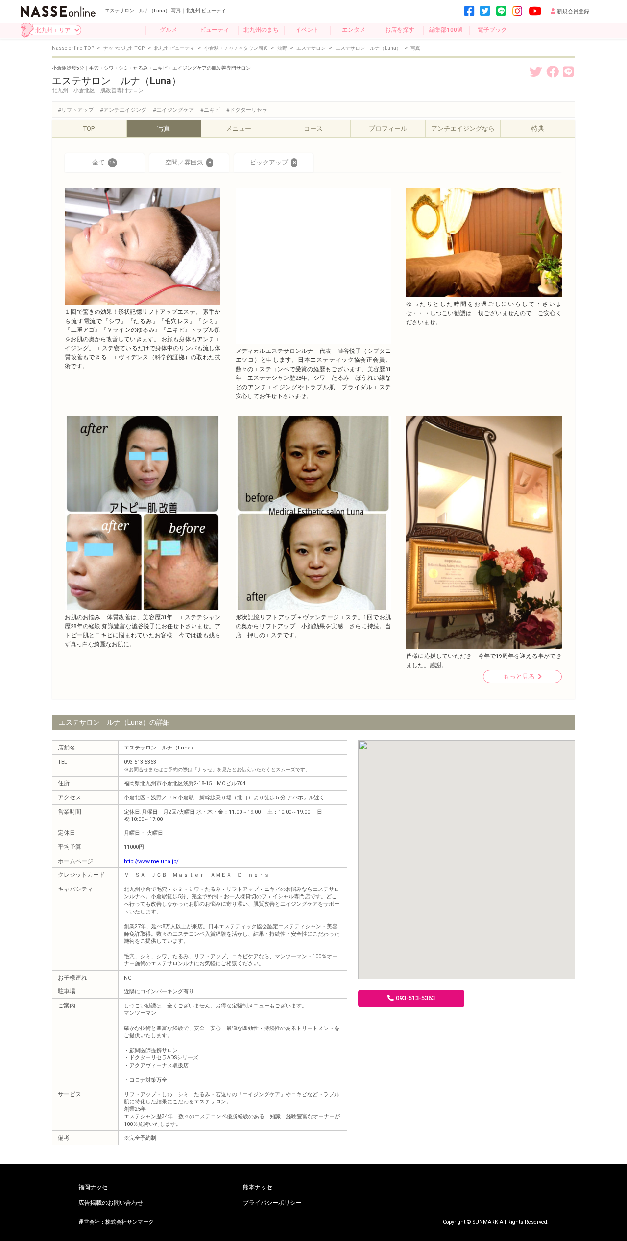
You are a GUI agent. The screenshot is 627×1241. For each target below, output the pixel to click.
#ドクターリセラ (246, 110)
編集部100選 (446, 29)
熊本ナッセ (257, 1188)
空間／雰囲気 (188, 162)
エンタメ (353, 29)
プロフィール (388, 128)
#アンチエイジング (123, 110)
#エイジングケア (173, 110)
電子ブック (492, 29)
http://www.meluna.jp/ (151, 861)
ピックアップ (272, 162)
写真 (163, 128)
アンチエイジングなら (463, 128)
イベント (307, 29)
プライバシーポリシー (272, 1203)
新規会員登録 (573, 11)
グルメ (168, 29)
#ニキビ (210, 110)
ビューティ (214, 29)
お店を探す (399, 29)
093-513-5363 (415, 998)
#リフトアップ (76, 110)
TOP (89, 128)
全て (103, 162)
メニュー (238, 128)
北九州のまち (261, 29)
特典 (537, 128)
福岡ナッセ (93, 1188)
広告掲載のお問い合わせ (110, 1203)
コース (313, 128)
